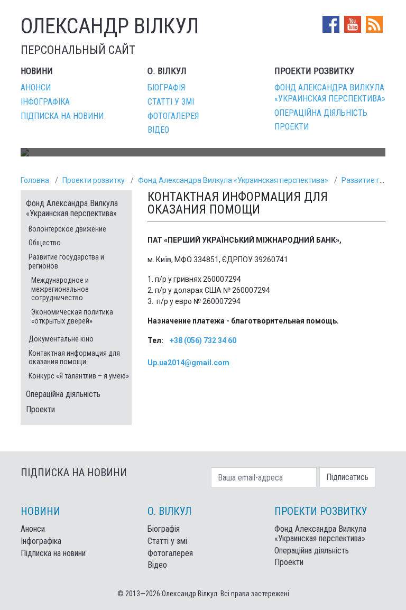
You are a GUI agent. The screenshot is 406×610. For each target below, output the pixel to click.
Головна (35, 180)
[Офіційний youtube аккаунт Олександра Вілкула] (353, 24)
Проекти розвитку (93, 180)
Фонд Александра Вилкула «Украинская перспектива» (329, 93)
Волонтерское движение (67, 229)
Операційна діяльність (320, 113)
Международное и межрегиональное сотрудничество (60, 289)
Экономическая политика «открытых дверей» (72, 316)
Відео (158, 130)
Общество (45, 242)
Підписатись (347, 477)
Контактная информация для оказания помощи (74, 357)
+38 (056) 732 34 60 (203, 340)
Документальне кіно (61, 339)
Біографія (166, 87)
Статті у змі (170, 102)
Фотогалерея (173, 116)
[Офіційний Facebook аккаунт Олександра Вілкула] (332, 24)
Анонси (36, 87)
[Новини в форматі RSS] (374, 24)
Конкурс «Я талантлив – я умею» (79, 376)
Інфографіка (45, 102)
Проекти (291, 127)
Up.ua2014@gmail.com (188, 362)
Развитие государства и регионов (66, 261)
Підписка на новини (62, 116)
